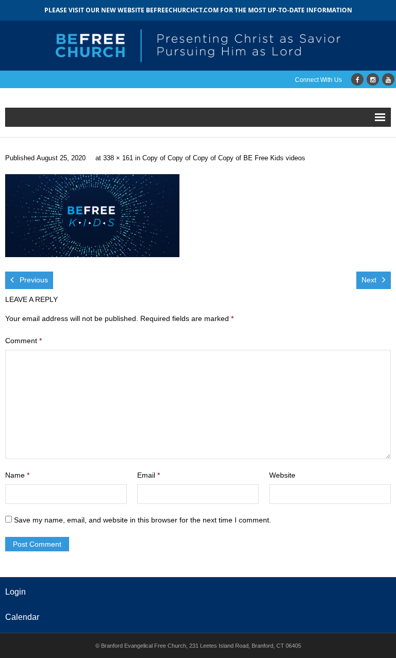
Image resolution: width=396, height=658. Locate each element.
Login (15, 591)
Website (282, 475)
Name (17, 475)
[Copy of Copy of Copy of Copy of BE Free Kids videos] (92, 215)
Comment (23, 340)
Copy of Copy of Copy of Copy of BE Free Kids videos (223, 158)
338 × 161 (118, 158)
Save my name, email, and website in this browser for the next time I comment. (142, 520)
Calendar (22, 617)
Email (148, 475)
